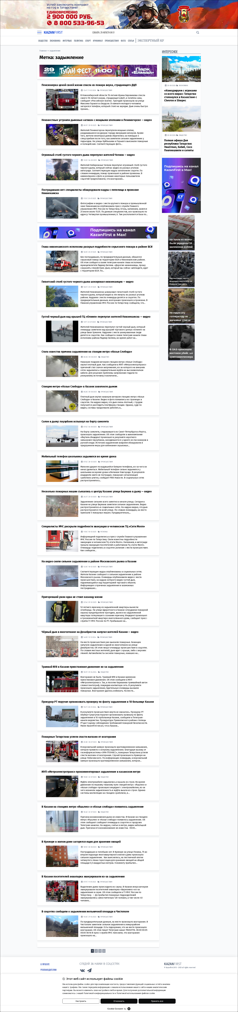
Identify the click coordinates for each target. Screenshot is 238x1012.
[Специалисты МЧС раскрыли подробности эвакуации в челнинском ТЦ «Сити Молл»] (62, 541)
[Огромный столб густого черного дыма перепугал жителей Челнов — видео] (62, 169)
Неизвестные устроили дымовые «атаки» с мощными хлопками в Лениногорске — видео (97, 120)
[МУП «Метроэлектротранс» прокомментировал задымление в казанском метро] (62, 786)
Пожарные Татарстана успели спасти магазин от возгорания (79, 736)
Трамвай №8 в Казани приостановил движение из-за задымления (82, 666)
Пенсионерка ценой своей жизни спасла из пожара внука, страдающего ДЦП (89, 85)
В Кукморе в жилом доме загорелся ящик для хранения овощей (81, 841)
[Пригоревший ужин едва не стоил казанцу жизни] (62, 611)
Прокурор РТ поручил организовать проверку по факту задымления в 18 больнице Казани (98, 701)
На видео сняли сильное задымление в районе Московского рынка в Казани (89, 561)
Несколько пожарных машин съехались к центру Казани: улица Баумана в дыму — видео (97, 491)
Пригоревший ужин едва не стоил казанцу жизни (72, 597)
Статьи (131, 40)
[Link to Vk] (82, 971)
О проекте (45, 964)
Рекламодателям (48, 969)
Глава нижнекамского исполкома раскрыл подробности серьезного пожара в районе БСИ (97, 246)
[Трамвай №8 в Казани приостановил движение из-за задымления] (62, 681)
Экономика (55, 40)
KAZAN (53, 32)
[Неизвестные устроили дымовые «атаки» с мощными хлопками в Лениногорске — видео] (62, 134)
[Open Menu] (39, 32)
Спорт (88, 40)
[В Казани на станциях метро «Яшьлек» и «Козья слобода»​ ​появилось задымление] (62, 821)
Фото (123, 40)
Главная (43, 51)
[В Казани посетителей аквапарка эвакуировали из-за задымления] (62, 891)
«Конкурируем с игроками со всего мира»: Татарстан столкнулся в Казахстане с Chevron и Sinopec (180, 95)
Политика (78, 40)
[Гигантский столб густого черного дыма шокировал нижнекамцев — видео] (62, 296)
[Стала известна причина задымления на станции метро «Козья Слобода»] (62, 366)
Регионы (104, 532)
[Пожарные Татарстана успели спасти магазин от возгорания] (62, 751)
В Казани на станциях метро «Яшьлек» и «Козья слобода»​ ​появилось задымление (93, 806)
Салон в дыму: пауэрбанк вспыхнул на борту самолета (75, 421)
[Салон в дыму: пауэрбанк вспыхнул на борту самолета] (62, 436)
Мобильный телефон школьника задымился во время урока (79, 456)
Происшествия (112, 40)
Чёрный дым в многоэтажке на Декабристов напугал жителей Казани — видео (90, 632)
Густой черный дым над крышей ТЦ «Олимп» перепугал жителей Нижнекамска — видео (96, 316)
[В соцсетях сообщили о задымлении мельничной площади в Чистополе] (62, 926)
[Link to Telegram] (89, 971)
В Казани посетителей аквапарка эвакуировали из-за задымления (83, 876)
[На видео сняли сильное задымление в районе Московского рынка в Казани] (62, 576)
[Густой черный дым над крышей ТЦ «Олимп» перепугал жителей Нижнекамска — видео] (62, 331)
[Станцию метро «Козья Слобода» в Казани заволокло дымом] (62, 401)
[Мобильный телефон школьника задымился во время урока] (62, 471)
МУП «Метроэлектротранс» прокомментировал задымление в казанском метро (91, 771)
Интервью (67, 40)
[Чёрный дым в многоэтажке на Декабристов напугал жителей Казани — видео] (62, 646)
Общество (43, 40)
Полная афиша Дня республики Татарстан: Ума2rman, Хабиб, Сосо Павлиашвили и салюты (179, 145)
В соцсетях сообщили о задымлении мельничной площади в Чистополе (85, 911)
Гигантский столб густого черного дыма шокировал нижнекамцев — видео (87, 281)
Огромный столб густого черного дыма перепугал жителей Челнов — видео (88, 154)
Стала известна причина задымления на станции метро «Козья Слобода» (87, 351)
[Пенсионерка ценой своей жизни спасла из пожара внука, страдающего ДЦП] (62, 99)
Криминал (97, 40)
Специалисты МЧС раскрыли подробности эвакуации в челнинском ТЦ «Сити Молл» (93, 526)
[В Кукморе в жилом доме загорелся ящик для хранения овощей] (62, 856)
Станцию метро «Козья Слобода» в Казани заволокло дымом (79, 386)
